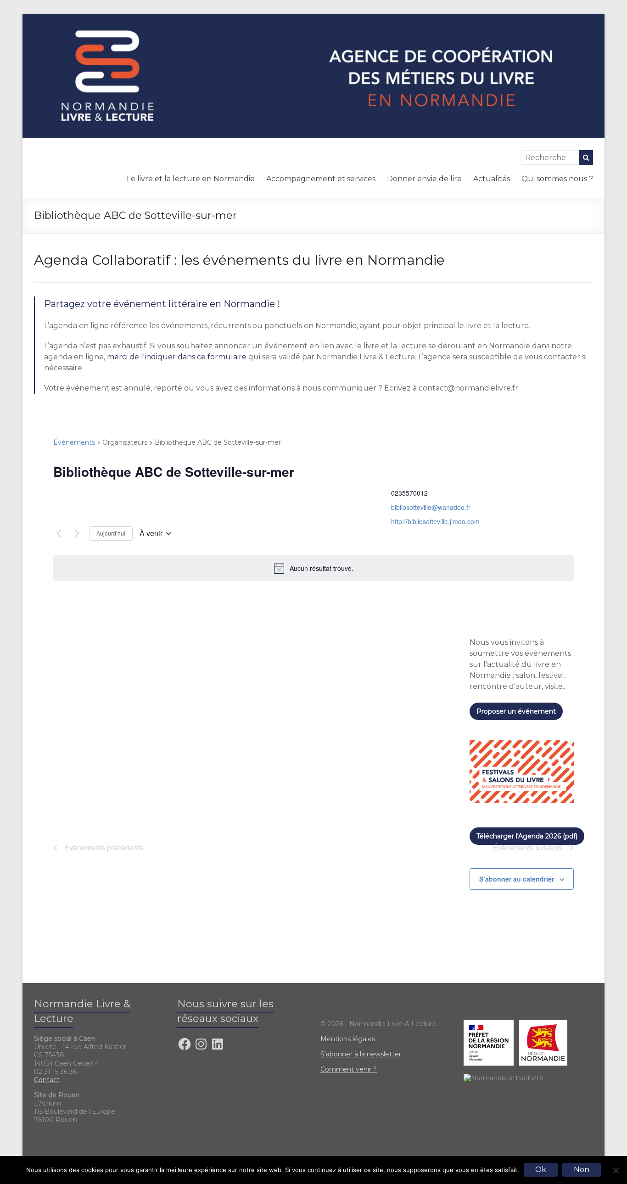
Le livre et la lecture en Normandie (191, 178)
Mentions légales (347, 1039)
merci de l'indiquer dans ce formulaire (176, 356)
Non (581, 1169)
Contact (47, 1080)
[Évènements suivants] (76, 533)
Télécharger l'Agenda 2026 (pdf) (526, 836)
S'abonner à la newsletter (360, 1054)
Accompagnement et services (320, 178)
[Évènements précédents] (58, 533)
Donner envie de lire (424, 178)
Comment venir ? (348, 1069)
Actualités (491, 178)
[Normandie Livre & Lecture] (313, 18)
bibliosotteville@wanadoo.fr (430, 507)
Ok (540, 1169)
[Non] (615, 1170)
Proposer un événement (516, 711)
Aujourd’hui (110, 533)
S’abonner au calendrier (516, 878)
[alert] (313, 568)
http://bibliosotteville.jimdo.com (435, 521)
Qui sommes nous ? (557, 178)
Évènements (74, 442)
